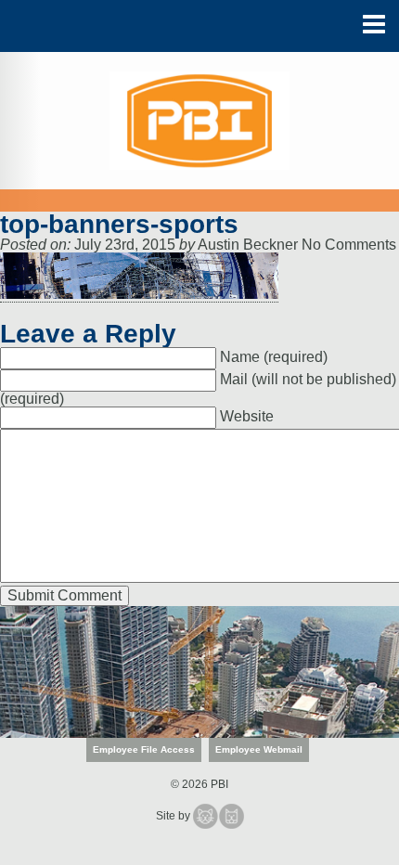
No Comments (349, 244)
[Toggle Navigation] (374, 24)
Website (247, 417)
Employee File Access (144, 749)
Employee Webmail (258, 749)
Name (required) (274, 358)
